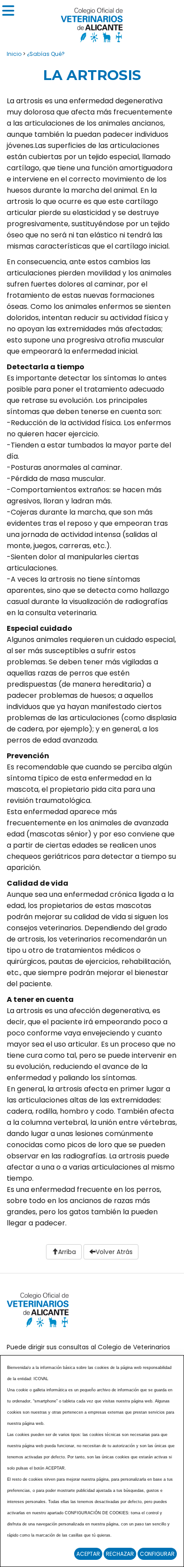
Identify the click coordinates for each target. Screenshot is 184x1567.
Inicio (14, 54)
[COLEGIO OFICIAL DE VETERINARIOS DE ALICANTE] (92, 22)
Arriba (67, 1251)
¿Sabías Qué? (46, 54)
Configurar (157, 1554)
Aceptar (88, 1554)
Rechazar (120, 1554)
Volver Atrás (114, 1251)
